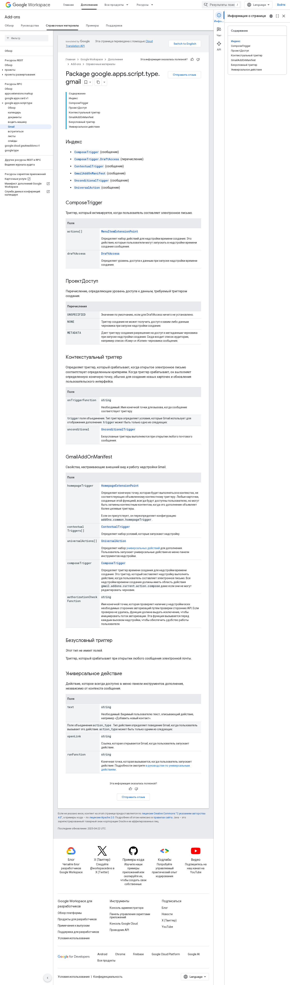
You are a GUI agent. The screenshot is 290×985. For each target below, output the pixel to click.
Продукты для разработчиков (77, 919)
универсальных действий (143, 548)
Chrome (120, 954)
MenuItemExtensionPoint (119, 231)
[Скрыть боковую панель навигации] (47, 978)
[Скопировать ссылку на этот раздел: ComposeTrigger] (106, 203)
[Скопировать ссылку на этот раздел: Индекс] (86, 142)
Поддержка (114, 25)
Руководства (30, 25)
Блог (165, 907)
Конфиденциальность (108, 976)
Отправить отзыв (184, 74)
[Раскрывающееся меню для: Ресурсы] (153, 4)
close (283, 16)
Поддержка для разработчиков (78, 931)
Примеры (92, 25)
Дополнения (89, 5)
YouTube (167, 926)
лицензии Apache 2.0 (101, 817)
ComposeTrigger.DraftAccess (96, 159)
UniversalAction (87, 187)
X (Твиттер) (169, 920)
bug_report (271, 16)
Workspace (39, 5)
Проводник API (119, 929)
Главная (68, 5)
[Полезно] (192, 59)
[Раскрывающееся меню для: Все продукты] (128, 4)
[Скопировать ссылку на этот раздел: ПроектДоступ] (102, 281)
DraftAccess (110, 253)
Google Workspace (91, 59)
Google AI (194, 954)
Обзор (9, 25)
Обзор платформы (70, 912)
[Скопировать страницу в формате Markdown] (98, 82)
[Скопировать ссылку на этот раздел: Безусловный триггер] (116, 640)
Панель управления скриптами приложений (130, 916)
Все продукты (114, 5)
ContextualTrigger (89, 166)
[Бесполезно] (198, 59)
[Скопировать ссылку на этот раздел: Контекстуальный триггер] (126, 357)
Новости (167, 914)
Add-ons (12, 17)
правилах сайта (162, 817)
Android (102, 954)
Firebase (138, 954)
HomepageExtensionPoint (119, 485)
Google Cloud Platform (166, 954)
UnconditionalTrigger (91, 180)
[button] (25, 70)
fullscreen (277, 16)
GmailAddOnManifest (89, 173)
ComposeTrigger (86, 152)
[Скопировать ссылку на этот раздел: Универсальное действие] (126, 674)
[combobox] (221, 4)
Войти (281, 4)
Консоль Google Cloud (124, 923)
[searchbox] (26, 38)
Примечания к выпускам (74, 925)
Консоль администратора (126, 907)
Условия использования (74, 938)
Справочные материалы (62, 25)
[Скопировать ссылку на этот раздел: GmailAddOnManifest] (116, 457)
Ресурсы (143, 5)
